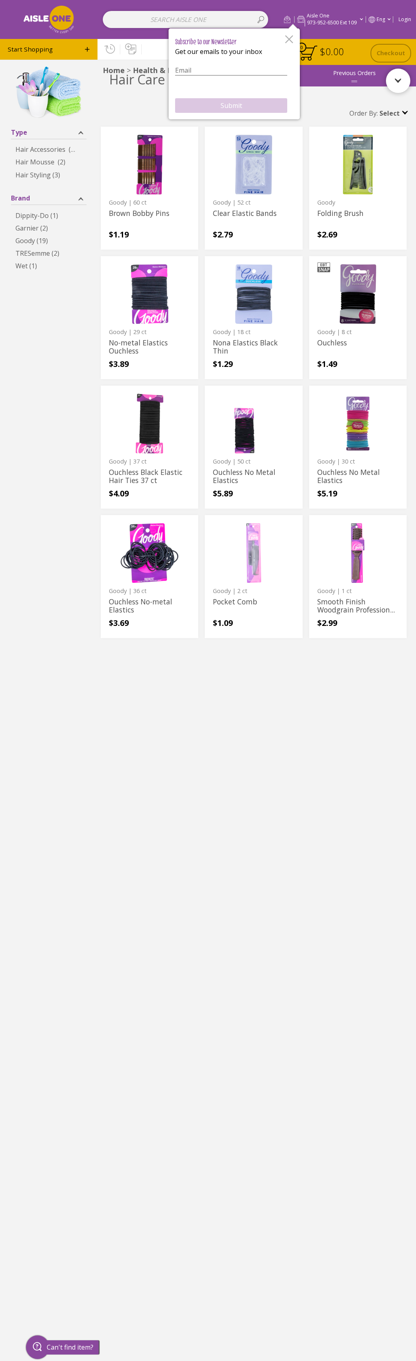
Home (114, 70)
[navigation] (49, 49)
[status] (308, 53)
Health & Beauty (163, 70)
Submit (231, 105)
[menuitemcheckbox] (49, 149)
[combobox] (185, 19)
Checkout (391, 53)
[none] (149, 188)
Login (405, 19)
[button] (287, 19)
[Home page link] (49, 19)
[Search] (261, 19)
